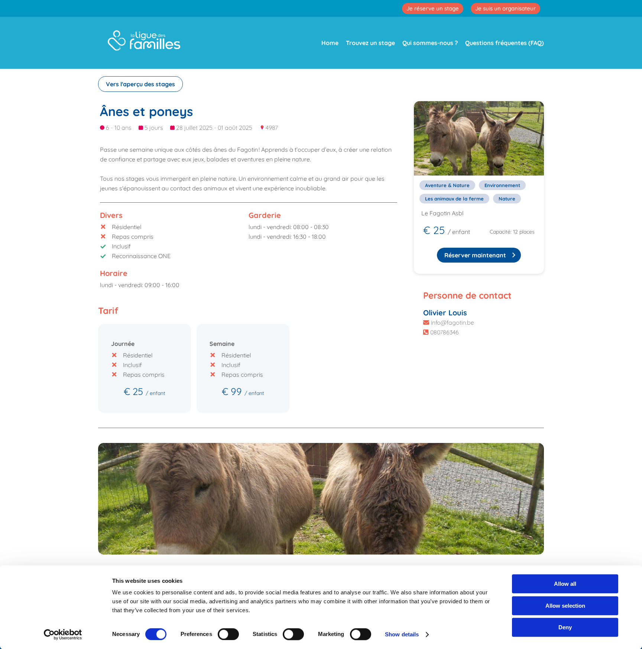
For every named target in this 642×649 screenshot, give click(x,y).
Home (329, 42)
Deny (565, 627)
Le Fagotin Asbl (442, 213)
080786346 (444, 332)
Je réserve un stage (432, 8)
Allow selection (565, 606)
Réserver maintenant (475, 255)
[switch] (228, 634)
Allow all (565, 584)
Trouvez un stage (370, 42)
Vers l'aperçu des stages (140, 84)
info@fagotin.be (452, 322)
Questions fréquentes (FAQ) (504, 42)
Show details (402, 634)
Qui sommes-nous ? (430, 42)
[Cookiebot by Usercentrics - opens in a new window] (62, 634)
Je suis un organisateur (505, 8)
